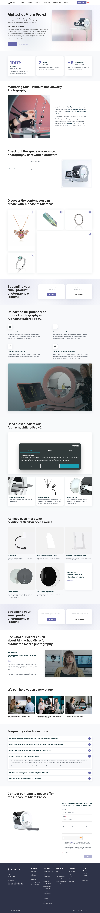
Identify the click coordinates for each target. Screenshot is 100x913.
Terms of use (80, 910)
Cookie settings (50, 387)
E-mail (64, 816)
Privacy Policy (73, 842)
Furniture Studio (46, 896)
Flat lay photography (35, 884)
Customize (49, 466)
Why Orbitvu (71, 874)
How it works (33, 871)
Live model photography (36, 882)
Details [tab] (50, 450)
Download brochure (24, 44)
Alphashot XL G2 (47, 883)
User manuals (59, 878)
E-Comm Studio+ (47, 893)
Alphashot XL (46, 881)
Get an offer (12, 44)
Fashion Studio (46, 888)
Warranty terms (89, 910)
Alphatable (45, 898)
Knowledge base (57, 2)
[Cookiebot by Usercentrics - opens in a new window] (73, 446)
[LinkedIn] (15, 883)
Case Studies (59, 874)
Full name (64, 809)
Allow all (69, 466)
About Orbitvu (46, 2)
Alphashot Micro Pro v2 (48, 871)
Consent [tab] (30, 450)
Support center (85, 880)
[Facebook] (9, 883)
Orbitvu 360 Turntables (48, 903)
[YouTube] (22, 883)
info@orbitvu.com (12, 874)
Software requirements (14, 174)
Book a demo (81, 2)
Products (22, 2)
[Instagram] (12, 883)
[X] (18, 883)
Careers (70, 876)
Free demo (84, 878)
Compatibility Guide (60, 876)
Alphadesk (45, 900)
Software (30, 2)
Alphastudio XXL (47, 886)
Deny (30, 466)
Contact (66, 2)
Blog (57, 871)
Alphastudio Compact (48, 878)
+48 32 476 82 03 (11, 876)
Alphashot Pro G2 (47, 874)
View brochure (70, 580)
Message (64, 823)
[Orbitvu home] (12, 2)
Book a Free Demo (79, 294)
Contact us (84, 873)
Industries (37, 2)
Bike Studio (45, 891)
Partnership (71, 878)
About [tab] (70, 450)
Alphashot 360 (46, 876)
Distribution (71, 881)
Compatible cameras (28, 174)
